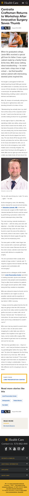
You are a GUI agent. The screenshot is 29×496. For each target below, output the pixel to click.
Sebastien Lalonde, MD (10, 207)
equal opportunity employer (17, 483)
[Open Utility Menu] (23, 3)
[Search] (27, 3)
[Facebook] (6, 449)
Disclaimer (20, 492)
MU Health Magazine (9, 426)
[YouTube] (14, 449)
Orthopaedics (6, 400)
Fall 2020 (5, 405)
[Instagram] (19, 449)
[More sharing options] (8, 28)
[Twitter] (10, 449)
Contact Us (7, 443)
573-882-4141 (20, 443)
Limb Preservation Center (13, 275)
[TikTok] (23, 449)
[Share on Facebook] (2, 28)
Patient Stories (18, 400)
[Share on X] (5, 28)
